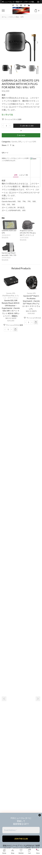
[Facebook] (13, 5)
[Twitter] (17, 5)
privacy (16, 848)
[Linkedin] (29, 5)
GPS (22, 17)
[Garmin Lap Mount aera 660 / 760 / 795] (10, 247)
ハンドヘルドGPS (29, 142)
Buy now (22, 135)
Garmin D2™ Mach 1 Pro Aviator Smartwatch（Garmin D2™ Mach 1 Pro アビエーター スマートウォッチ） (31, 302)
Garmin (14, 142)
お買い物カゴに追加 (27, 125)
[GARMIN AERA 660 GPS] (10, 224)
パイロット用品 (13, 17)
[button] (3, 1)
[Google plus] (25, 5)
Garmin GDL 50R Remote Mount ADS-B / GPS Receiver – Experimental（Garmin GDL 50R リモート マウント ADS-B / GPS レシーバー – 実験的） (11, 308)
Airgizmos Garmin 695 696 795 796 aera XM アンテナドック (28, 232)
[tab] (15, 175)
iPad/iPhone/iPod (8, 296)
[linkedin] (13, 145)
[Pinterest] (10, 145)
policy (21, 848)
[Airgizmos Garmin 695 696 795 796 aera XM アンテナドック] (28, 224)
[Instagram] (21, 5)
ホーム (4, 17)
